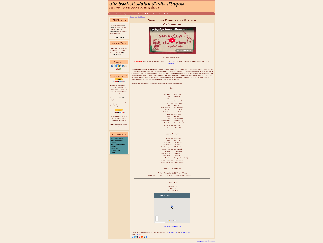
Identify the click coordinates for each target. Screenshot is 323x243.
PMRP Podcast (119, 37)
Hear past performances (116, 30)
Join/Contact (139, 14)
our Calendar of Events (117, 53)
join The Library (122, 98)
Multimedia (148, 14)
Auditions (116, 14)
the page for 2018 (185, 232)
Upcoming (123, 14)
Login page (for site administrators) (206, 241)
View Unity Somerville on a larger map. (172, 226)
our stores (112, 94)
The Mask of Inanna (117, 138)
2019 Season (141, 17)
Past (129, 14)
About (166, 14)
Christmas (138, 234)
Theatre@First (115, 150)
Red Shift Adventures (117, 140)
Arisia (113, 152)
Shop (133, 14)
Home (111, 14)
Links (160, 14)
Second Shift (114, 148)
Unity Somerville (172, 63)
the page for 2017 (173, 232)
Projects (155, 14)
